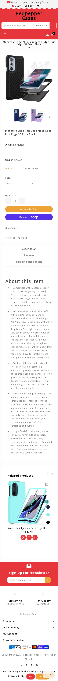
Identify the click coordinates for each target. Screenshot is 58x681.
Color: (8, 178)
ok (30, 676)
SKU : (11, 168)
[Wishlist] (39, 5)
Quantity (10, 195)
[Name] (48, 580)
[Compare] (44, 5)
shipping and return (29, 261)
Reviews (29, 255)
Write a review (15, 145)
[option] (21, 115)
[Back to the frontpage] (29, 47)
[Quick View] (35, 537)
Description (29, 249)
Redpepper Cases (29, 15)
